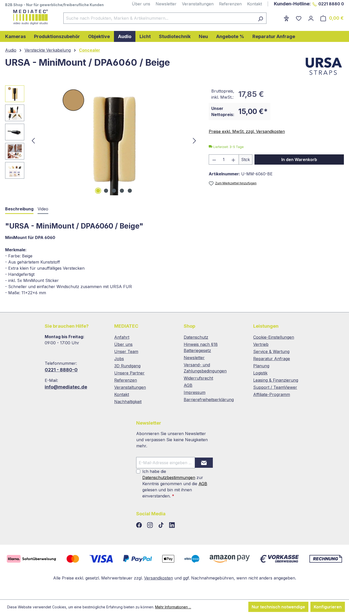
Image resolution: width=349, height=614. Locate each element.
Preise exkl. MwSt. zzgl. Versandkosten (247, 131)
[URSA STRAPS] (323, 66)
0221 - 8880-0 (61, 369)
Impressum (194, 392)
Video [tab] (43, 208)
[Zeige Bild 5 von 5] (130, 191)
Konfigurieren (328, 606)
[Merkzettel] (299, 18)
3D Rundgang (127, 365)
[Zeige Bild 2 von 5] (106, 191)
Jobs (119, 358)
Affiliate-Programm (271, 394)
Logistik (260, 373)
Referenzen (230, 3)
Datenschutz (196, 337)
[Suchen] (260, 18)
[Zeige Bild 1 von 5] (98, 191)
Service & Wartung (271, 351)
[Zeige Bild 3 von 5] (114, 191)
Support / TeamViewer (275, 387)
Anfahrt (121, 337)
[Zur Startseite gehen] (29, 17)
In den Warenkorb (299, 159)
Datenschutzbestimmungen (168, 477)
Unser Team (126, 351)
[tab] (19, 209)
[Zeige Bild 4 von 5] (122, 191)
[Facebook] (139, 525)
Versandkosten (158, 578)
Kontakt (254, 3)
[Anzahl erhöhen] (233, 159)
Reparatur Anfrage (271, 358)
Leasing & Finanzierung (275, 380)
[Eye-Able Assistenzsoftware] (286, 18)
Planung (261, 365)
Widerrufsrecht (198, 378)
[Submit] (204, 463)
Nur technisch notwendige (278, 606)
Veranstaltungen (198, 3)
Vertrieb (261, 344)
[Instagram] (150, 525)
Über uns (141, 3)
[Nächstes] (194, 140)
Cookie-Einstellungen (273, 337)
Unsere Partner (129, 373)
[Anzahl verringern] (214, 159)
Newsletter (166, 3)
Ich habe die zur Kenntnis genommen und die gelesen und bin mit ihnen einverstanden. (174, 483)
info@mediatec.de (66, 387)
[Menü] (277, 16)
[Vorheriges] (33, 140)
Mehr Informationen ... (173, 607)
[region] (102, 140)
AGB (188, 385)
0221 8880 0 (331, 3)
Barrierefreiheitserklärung (209, 399)
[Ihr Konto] (311, 18)
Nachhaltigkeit (128, 401)
